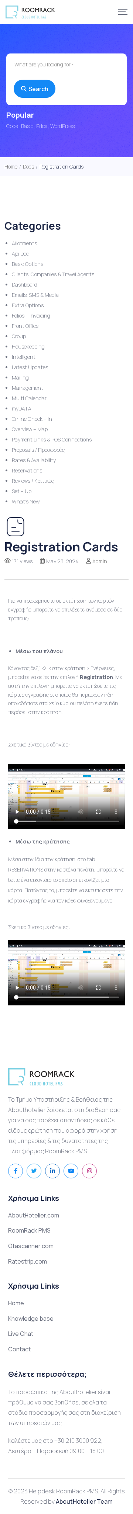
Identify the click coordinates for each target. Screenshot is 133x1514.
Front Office (25, 325)
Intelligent (23, 356)
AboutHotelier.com (33, 1215)
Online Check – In (32, 418)
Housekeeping (28, 346)
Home (16, 1303)
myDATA (21, 408)
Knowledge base (31, 1318)
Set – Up (21, 491)
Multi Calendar (29, 398)
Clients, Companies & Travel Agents (53, 274)
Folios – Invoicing (31, 315)
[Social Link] (15, 1171)
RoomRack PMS (29, 1230)
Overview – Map (30, 429)
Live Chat (20, 1334)
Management (27, 387)
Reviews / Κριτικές (33, 480)
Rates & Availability (34, 460)
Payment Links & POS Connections (52, 439)
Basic (27, 125)
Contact (19, 1349)
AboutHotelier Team (84, 1501)
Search (38, 89)
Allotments (24, 243)
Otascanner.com (31, 1246)
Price (41, 125)
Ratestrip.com (27, 1261)
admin (99, 561)
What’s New (26, 501)
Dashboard (24, 284)
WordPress (62, 125)
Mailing (20, 377)
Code (12, 125)
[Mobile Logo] (30, 12)
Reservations (27, 470)
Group (19, 336)
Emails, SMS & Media (35, 294)
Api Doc (20, 253)
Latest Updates (30, 367)
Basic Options (27, 263)
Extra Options (28, 305)
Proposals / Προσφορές (38, 449)
